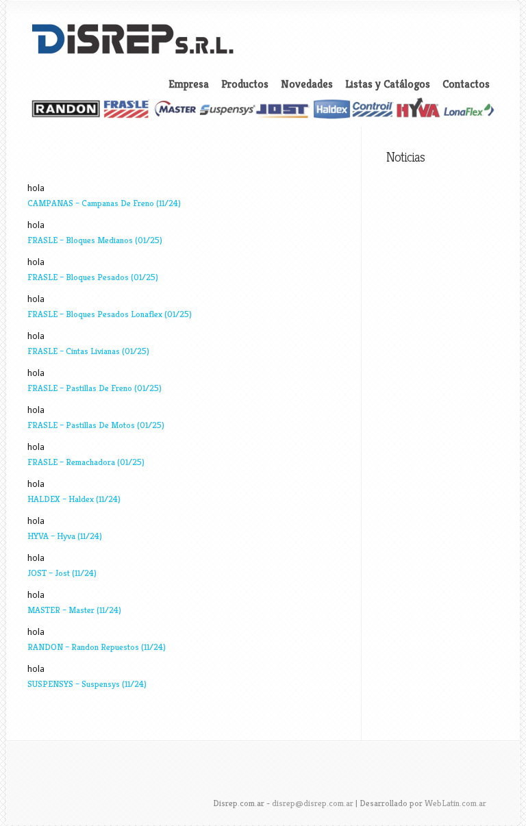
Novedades (307, 84)
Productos (244, 84)
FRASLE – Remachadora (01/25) (86, 462)
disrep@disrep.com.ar (312, 803)
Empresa (188, 84)
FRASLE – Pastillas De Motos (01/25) (95, 425)
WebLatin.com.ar (455, 803)
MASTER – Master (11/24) (74, 610)
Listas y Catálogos (387, 84)
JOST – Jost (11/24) (62, 573)
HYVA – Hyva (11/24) (64, 536)
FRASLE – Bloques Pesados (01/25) (92, 277)
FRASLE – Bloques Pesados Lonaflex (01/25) (109, 314)
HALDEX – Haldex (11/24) (74, 499)
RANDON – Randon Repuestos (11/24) (96, 647)
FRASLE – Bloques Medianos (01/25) (94, 240)
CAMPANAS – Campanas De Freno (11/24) (104, 203)
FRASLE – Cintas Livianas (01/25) (88, 351)
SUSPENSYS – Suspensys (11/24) (87, 684)
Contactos (466, 84)
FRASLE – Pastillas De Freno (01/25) (94, 388)
